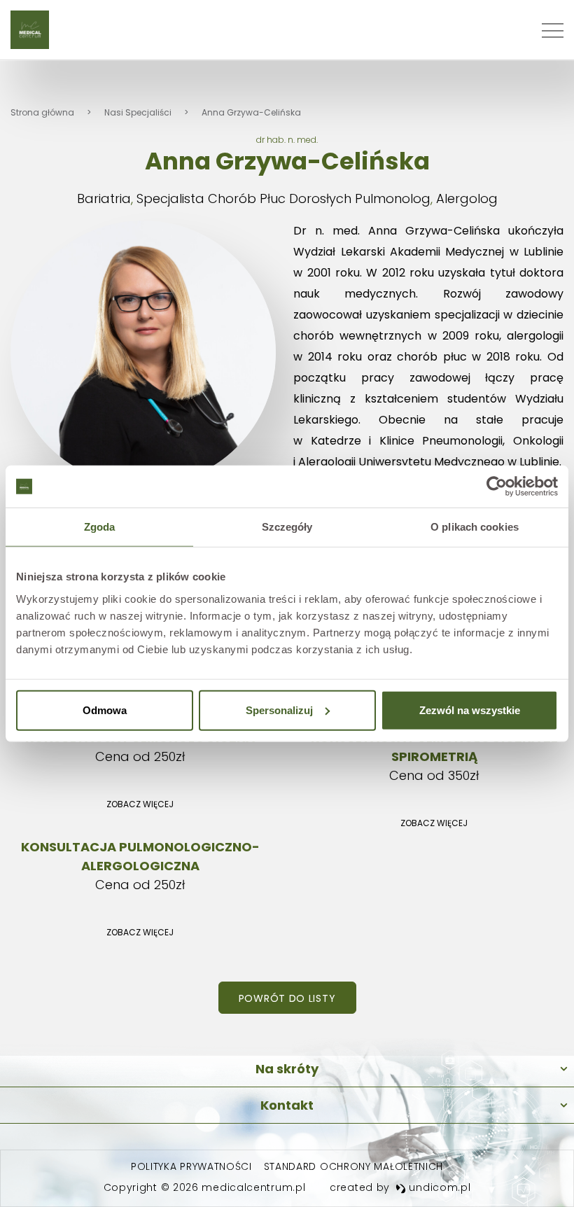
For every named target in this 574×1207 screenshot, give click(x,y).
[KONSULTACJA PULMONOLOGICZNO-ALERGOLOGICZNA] (140, 892)
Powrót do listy (287, 998)
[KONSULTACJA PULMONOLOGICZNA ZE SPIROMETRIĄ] (434, 782)
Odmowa (105, 710)
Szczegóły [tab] (287, 527)
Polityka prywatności (191, 1166)
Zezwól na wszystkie (469, 710)
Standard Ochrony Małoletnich (354, 1166)
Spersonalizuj (279, 710)
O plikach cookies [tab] (474, 527)
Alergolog (467, 198)
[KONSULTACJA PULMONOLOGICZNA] (140, 773)
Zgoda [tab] (99, 527)
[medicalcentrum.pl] (29, 30)
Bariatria (104, 198)
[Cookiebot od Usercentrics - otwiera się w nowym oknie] (496, 486)
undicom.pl (438, 1187)
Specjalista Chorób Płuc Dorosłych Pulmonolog (283, 198)
